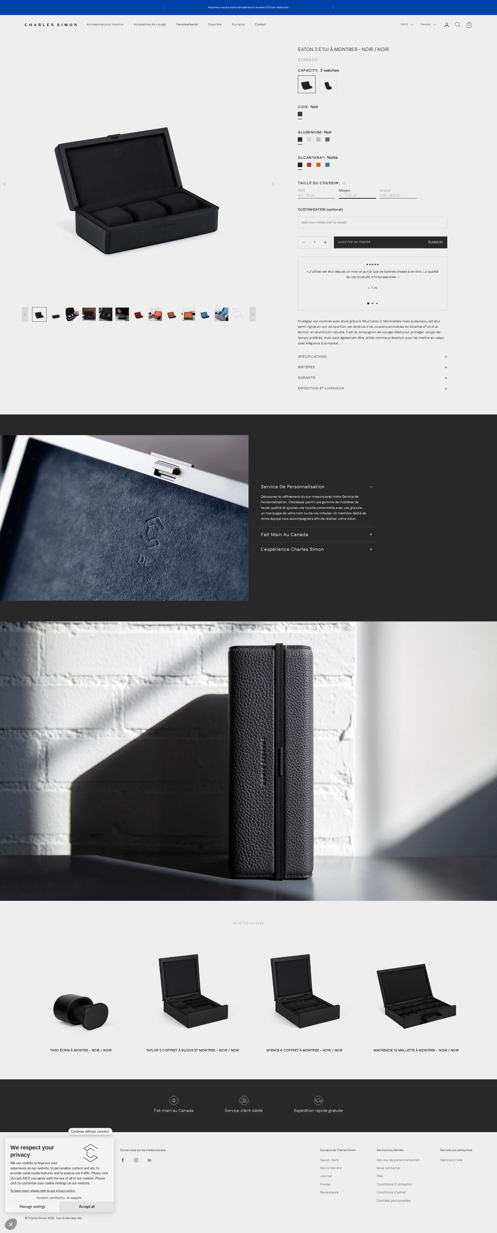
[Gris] (311, 141)
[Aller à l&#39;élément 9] (172, 314)
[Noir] (302, 116)
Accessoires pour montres (105, 24)
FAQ (380, 1176)
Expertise (215, 24)
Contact (260, 24)
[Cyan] (329, 167)
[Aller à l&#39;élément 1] (39, 314)
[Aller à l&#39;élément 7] (138, 314)
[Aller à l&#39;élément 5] (105, 314)
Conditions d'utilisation (394, 1184)
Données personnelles (394, 1200)
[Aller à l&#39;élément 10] (188, 314)
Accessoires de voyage (150, 24)
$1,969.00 (435, 242)
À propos (238, 24)
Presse (325, 1184)
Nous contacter (389, 1168)
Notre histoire (331, 1168)
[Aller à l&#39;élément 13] (238, 314)
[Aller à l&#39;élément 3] (72, 314)
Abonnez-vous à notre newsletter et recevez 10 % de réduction (248, 7)
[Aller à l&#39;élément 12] (221, 314)
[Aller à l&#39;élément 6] (122, 314)
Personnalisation (187, 24)
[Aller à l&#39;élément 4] (89, 314)
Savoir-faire (329, 1160)
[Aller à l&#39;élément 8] (155, 314)
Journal (326, 1176)
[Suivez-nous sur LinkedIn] (149, 1160)
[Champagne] (320, 141)
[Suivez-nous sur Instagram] (136, 1160)
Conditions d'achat (391, 1192)
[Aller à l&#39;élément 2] (56, 314)
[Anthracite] (329, 141)
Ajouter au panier (354, 242)
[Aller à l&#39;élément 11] (205, 314)
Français (426, 24)
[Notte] (302, 167)
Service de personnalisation (398, 1160)
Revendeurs (329, 1192)
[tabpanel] (81, 997)
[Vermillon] (311, 167)
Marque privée (451, 1160)
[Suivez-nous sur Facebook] (122, 1160)
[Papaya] (320, 167)
